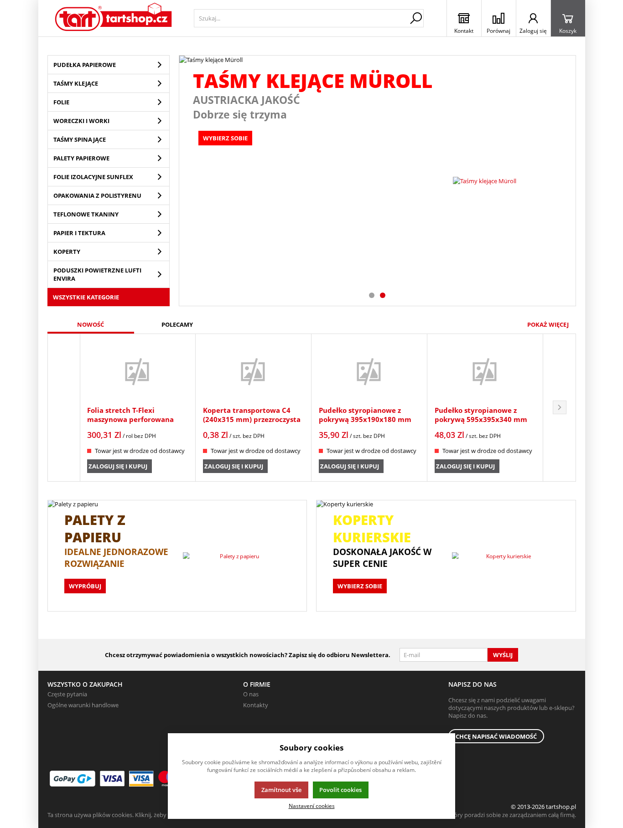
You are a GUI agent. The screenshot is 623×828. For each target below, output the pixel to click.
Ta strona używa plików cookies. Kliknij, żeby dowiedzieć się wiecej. (136, 815)
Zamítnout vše (281, 790)
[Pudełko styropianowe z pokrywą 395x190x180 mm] (369, 371)
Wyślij (503, 655)
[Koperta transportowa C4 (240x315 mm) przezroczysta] (253, 371)
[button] (560, 407)
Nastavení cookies (312, 805)
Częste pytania (67, 694)
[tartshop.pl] (113, 18)
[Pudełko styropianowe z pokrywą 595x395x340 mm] (485, 371)
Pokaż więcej (548, 324)
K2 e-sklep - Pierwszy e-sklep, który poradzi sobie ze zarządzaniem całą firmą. (472, 815)
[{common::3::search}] (416, 18)
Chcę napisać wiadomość (496, 736)
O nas (251, 694)
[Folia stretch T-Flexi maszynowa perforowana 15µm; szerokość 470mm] (137, 371)
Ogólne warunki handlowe (83, 705)
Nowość (90, 324)
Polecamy (177, 324)
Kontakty (255, 705)
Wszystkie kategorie (86, 297)
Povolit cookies (340, 790)
